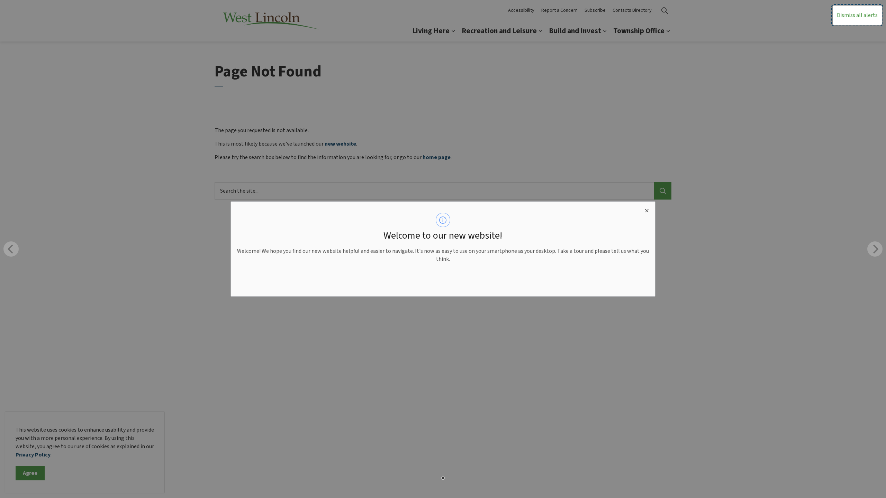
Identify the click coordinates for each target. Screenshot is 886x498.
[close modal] (647, 210)
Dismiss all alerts (857, 15)
